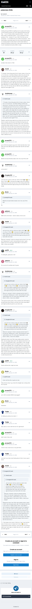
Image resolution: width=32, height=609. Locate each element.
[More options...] (29, 27)
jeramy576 (8, 26)
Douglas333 (8, 175)
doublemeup (8, 93)
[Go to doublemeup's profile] (2, 94)
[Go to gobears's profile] (2, 211)
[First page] (2, 21)
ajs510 (7, 250)
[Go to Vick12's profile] (2, 69)
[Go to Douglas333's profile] (2, 175)
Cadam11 (4, 14)
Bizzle (7, 192)
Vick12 (7, 69)
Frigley (7, 411)
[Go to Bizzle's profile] (2, 192)
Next (27, 20)
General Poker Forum (15, 15)
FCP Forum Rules (7, 596)
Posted (11, 27)
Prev (5, 20)
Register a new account (16, 554)
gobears (7, 211)
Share (16, 573)
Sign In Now (16, 564)
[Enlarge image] (24, 179)
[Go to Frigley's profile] (2, 412)
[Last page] (30, 21)
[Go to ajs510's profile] (2, 250)
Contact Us (16, 606)
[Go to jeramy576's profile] (2, 27)
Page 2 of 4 (16, 20)
